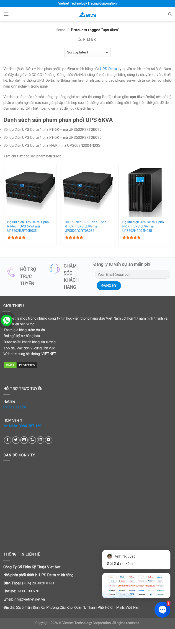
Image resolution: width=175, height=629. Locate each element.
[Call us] (32, 440)
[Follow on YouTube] (48, 440)
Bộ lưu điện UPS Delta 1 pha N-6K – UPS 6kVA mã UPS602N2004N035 (143, 226)
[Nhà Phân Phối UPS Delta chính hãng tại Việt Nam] (87, 14)
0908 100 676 (14, 407)
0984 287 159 (30, 426)
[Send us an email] (24, 440)
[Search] (170, 14)
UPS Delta (108, 68)
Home (60, 30)
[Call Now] (6, 320)
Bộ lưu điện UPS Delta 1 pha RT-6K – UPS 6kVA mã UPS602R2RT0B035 (28, 226)
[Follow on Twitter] (16, 440)
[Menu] (6, 14)
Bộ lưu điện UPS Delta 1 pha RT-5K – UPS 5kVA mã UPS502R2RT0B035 (85, 226)
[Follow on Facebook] (7, 440)
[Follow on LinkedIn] (40, 440)
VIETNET (49, 353)
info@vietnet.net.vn (29, 599)
